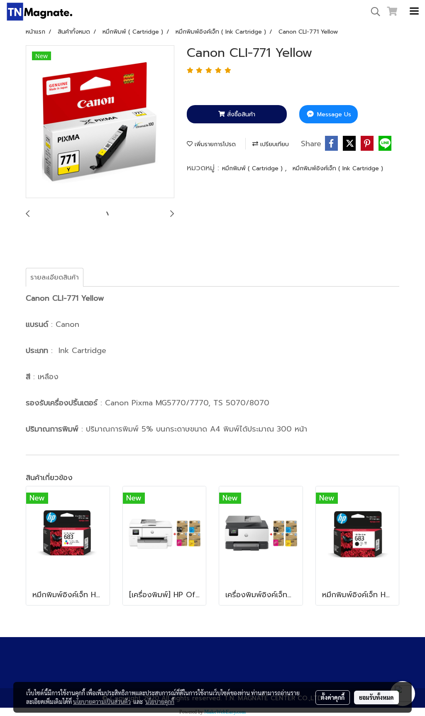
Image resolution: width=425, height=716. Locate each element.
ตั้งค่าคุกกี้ (332, 697)
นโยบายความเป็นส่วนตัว (102, 701)
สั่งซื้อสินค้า (240, 114)
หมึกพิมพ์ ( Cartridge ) (253, 168)
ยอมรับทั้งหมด (376, 697)
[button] (372, 11)
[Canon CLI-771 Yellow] (100, 122)
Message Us (333, 114)
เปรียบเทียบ (273, 144)
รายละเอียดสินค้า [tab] (54, 277)
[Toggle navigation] (414, 11)
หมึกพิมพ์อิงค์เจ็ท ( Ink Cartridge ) (338, 168)
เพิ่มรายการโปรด (214, 144)
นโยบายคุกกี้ (159, 701)
